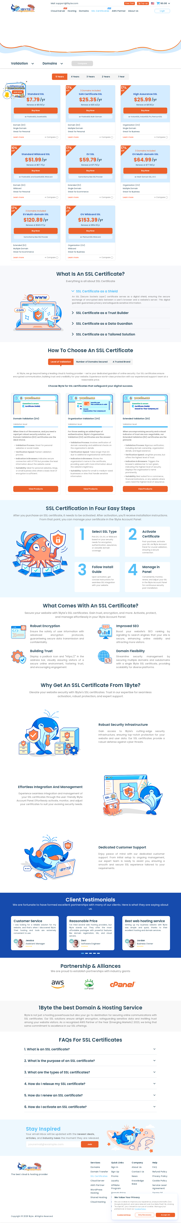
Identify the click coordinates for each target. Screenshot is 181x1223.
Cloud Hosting (97, 1201)
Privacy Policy (159, 1176)
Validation (20, 63)
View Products (36, 489)
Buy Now (36, 110)
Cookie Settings (124, 1215)
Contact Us (138, 1171)
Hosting (72, 10)
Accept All (165, 1215)
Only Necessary (144, 1215)
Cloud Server (58, 10)
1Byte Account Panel (157, 582)
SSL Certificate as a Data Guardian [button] (104, 323)
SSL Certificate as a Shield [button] (96, 291)
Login (162, 11)
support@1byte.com (67, 3)
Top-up (144, 3)
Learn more (18, 137)
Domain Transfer (99, 1171)
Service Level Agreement (159, 1187)
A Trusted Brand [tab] (121, 361)
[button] (90, 1049)
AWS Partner (119, 10)
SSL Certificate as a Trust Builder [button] (102, 313)
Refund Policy (159, 1171)
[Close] (26, 82)
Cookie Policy (159, 1180)
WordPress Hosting (96, 1191)
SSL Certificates (100, 10)
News (135, 1176)
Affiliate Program (116, 1187)
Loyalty (115, 1180)
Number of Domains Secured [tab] (91, 361)
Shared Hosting (98, 1197)
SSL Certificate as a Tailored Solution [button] (105, 334)
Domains (84, 10)
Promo (114, 1176)
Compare (82, 63)
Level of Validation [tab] (61, 361)
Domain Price (118, 1192)
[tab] (59, 77)
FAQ (154, 1167)
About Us (133, 10)
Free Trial (129, 3)
